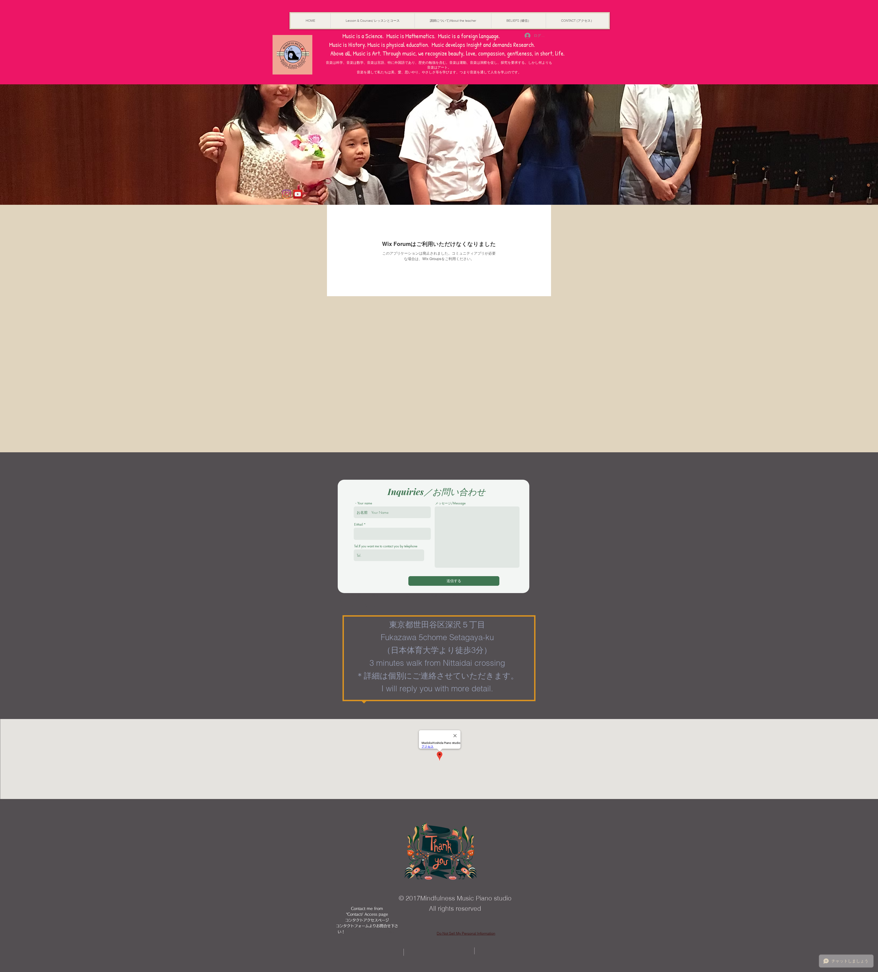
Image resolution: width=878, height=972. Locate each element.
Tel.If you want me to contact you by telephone (385, 546)
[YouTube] (297, 194)
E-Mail (358, 524)
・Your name (363, 503)
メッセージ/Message (450, 503)
